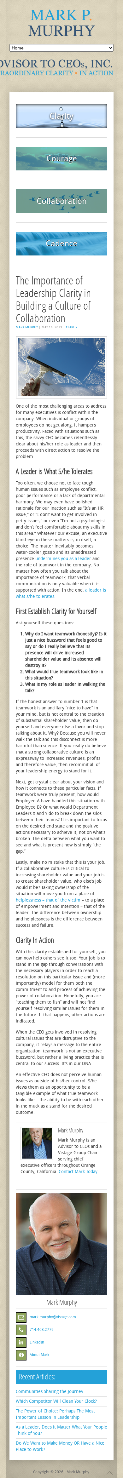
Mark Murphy (27, 327)
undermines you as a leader (63, 558)
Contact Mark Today (78, 1171)
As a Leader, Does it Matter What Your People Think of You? (61, 1430)
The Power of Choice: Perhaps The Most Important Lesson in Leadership (55, 1414)
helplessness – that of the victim (48, 900)
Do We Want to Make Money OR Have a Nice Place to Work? (60, 1446)
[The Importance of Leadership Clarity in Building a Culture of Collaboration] (61, 367)
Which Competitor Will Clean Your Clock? (56, 1401)
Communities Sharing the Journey (49, 1391)
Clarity (71, 327)
